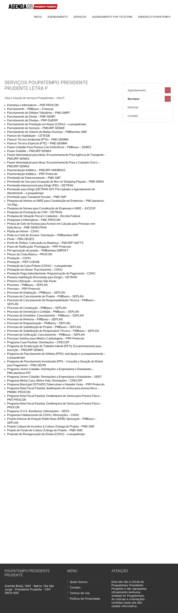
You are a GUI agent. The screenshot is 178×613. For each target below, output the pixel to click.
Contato (133, 116)
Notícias (133, 107)
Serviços (79, 16)
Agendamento (57, 16)
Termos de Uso (80, 593)
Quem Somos (78, 582)
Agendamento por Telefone (112, 16)
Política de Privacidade (85, 598)
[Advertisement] (89, 45)
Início (38, 16)
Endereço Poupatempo (154, 16)
